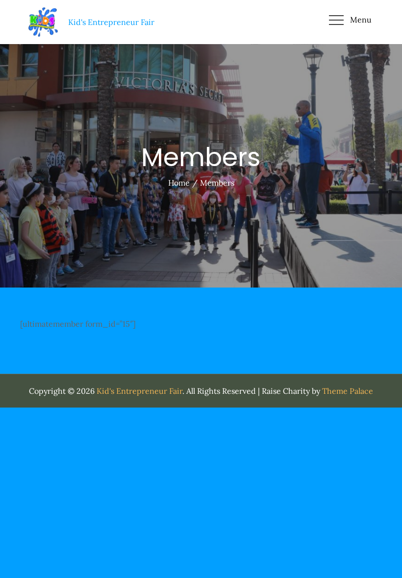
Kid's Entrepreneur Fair (139, 391)
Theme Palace (347, 391)
